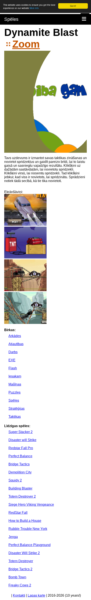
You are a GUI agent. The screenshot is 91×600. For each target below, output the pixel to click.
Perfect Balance (20, 456)
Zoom (26, 44)
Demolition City (20, 472)
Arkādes (14, 336)
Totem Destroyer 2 (22, 496)
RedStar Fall (18, 512)
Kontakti (19, 595)
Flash (12, 368)
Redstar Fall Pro (20, 448)
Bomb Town (17, 577)
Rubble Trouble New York (27, 529)
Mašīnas (14, 384)
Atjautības (15, 344)
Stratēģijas (16, 408)
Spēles (11, 19)
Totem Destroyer (20, 561)
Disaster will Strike (22, 440)
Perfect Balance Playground (29, 545)
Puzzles (14, 392)
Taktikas (14, 416)
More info (34, 8)
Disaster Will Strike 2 (24, 553)
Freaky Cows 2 (19, 585)
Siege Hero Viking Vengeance (31, 504)
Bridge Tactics (19, 464)
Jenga (13, 537)
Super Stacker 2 (20, 432)
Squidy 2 (15, 480)
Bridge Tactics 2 (20, 569)
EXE (11, 360)
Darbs (13, 352)
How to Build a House (24, 520)
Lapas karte (36, 595)
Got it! (73, 5)
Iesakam (14, 376)
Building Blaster (20, 488)
